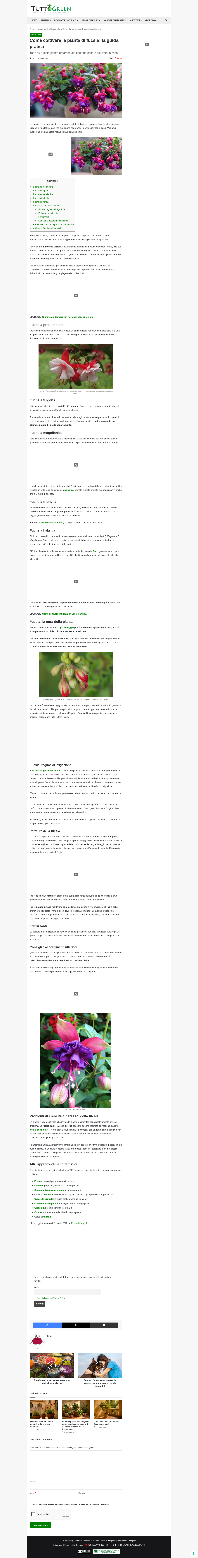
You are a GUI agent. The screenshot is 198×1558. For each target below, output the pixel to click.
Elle (33, 58)
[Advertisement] (50, 154)
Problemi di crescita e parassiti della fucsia (53, 224)
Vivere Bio (150, 20)
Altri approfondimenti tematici (47, 228)
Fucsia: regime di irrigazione (51, 209)
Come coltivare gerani (46, 1203)
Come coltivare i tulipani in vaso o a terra (64, 614)
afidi (32, 1130)
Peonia (38, 1181)
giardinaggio (67, 627)
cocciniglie (42, 1130)
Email (36, 1287)
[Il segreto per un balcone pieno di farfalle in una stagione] (44, 1409)
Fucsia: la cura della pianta (46, 205)
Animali (45, 20)
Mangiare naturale (114, 20)
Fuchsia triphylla (41, 198)
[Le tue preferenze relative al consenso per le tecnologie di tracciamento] (193, 1553)
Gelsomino (40, 1208)
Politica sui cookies (82, 1541)
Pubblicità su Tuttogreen (126, 1541)
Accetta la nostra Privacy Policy (51, 1298)
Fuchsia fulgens (40, 190)
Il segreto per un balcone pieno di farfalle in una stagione (41, 1424)
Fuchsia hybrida (40, 202)
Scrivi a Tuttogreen (108, 1541)
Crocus (38, 1212)
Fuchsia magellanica (43, 194)
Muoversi (135, 20)
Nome (33, 1481)
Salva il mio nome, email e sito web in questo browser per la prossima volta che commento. (70, 1504)
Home (33, 29)
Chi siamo (95, 1541)
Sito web (81, 1493)
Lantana (38, 1185)
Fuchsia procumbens (43, 187)
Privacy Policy (67, 1541)
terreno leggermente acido (46, 770)
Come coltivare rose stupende (50, 1190)
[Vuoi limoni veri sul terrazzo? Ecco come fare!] (108, 1409)
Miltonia (48, 1194)
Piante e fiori (56, 29)
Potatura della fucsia (48, 213)
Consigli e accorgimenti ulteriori (53, 220)
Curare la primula (43, 1199)
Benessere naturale (65, 20)
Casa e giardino (89, 20)
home (34, 20)
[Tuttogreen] (51, 8)
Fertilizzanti (43, 217)
